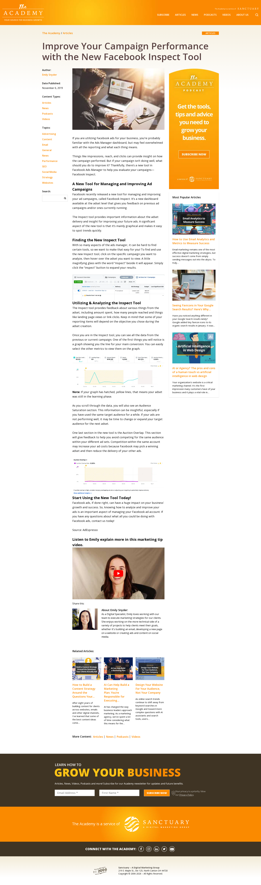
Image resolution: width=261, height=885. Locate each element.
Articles (180, 14)
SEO (44, 166)
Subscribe (163, 14)
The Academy (51, 33)
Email (45, 144)
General (47, 150)
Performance (50, 161)
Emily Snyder (49, 74)
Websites (47, 182)
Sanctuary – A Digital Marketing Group (139, 867)
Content (47, 139)
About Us (242, 14)
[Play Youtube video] (118, 573)
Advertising (49, 134)
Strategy (47, 177)
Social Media (49, 172)
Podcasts (210, 14)
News (195, 14)
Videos (226, 14)
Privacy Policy (186, 794)
